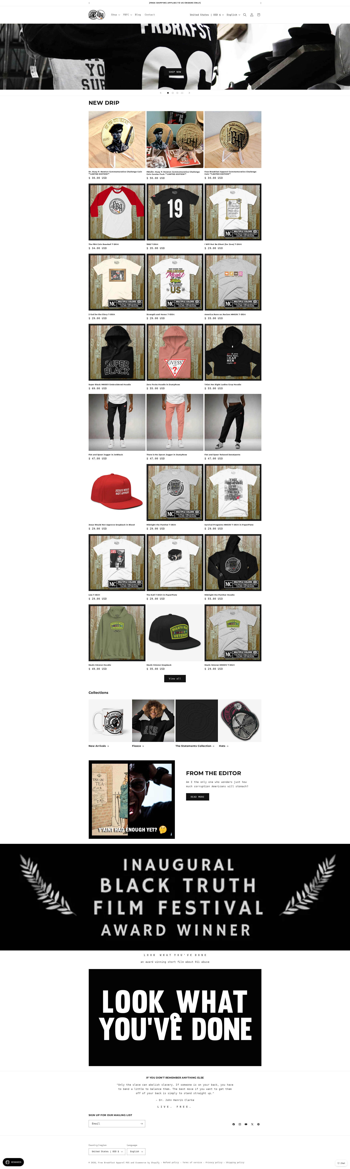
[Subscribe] (141, 1123)
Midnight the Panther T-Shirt (161, 525)
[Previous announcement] (89, 3)
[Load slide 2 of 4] (172, 92)
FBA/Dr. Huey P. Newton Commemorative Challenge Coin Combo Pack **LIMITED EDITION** (173, 173)
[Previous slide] (161, 93)
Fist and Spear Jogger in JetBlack (106, 454)
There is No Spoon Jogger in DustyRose (167, 454)
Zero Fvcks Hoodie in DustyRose (163, 384)
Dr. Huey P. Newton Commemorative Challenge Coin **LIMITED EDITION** (115, 173)
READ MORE (197, 796)
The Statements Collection (193, 745)
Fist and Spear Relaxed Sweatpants (222, 454)
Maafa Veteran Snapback (159, 665)
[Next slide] (189, 93)
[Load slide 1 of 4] (168, 92)
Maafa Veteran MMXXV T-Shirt (220, 665)
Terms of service (192, 1162)
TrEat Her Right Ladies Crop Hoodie (223, 384)
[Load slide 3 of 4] (177, 92)
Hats (222, 745)
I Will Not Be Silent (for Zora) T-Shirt (223, 244)
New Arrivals (97, 745)
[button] (115, 14)
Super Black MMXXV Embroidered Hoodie (110, 384)
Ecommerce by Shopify (147, 1163)
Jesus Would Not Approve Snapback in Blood (112, 525)
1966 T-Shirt (152, 244)
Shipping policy (235, 1162)
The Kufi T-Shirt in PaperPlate (162, 595)
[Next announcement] (261, 3)
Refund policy (171, 1162)
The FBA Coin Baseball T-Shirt (104, 244)
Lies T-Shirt (94, 595)
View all (175, 678)
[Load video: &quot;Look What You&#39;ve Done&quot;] (175, 1017)
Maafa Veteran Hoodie (100, 665)
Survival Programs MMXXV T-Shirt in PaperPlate (229, 525)
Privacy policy (214, 1162)
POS (127, 1163)
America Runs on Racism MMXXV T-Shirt (225, 314)
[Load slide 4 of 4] (182, 92)
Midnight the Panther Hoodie (219, 595)
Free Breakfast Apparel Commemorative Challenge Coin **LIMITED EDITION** (230, 173)
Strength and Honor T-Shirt (161, 314)
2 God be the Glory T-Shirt (102, 314)
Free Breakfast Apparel (111, 1163)
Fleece (136, 745)
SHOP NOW (175, 72)
